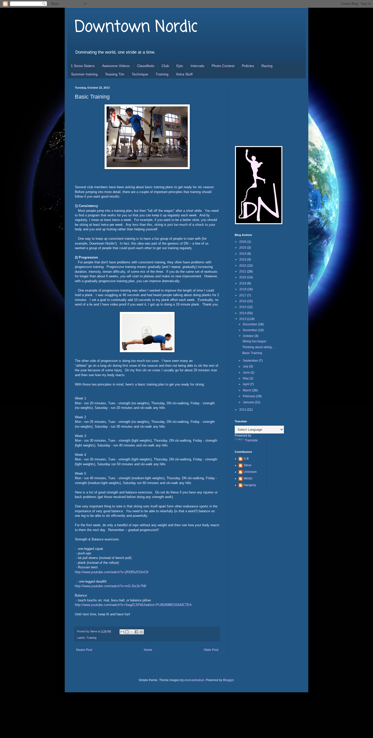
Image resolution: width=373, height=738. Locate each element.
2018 (243, 289)
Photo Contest (223, 66)
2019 (243, 283)
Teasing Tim (114, 74)
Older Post (211, 650)
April (246, 384)
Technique (140, 74)
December (250, 324)
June (246, 372)
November (250, 330)
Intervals (197, 66)
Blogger (228, 680)
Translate (251, 440)
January (249, 402)
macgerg (250, 485)
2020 (243, 277)
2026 (243, 242)
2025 (243, 247)
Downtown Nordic (136, 27)
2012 (243, 409)
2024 (243, 253)
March (247, 390)
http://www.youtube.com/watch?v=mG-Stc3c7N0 (110, 586)
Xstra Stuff (184, 74)
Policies (248, 66)
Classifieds (145, 66)
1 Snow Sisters (83, 66)
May (246, 378)
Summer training (84, 74)
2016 (243, 301)
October (249, 336)
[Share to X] (131, 631)
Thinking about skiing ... (258, 347)
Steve (247, 465)
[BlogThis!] (126, 631)
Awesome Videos (116, 66)
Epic (179, 66)
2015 (243, 307)
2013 (243, 319)
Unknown (250, 472)
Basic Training (252, 353)
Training (162, 74)
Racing (267, 66)
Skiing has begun (254, 341)
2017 (243, 295)
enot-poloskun (194, 680)
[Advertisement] (260, 111)
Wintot (248, 478)
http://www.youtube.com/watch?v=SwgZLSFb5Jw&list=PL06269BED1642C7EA (133, 605)
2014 (243, 313)
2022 (243, 265)
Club (165, 66)
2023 (243, 259)
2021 (243, 271)
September (251, 360)
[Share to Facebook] (136, 631)
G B (246, 458)
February (249, 396)
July (246, 366)
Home (148, 650)
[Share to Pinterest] (141, 631)
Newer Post (84, 650)
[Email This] (122, 631)
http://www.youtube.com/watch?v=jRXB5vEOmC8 (111, 572)
